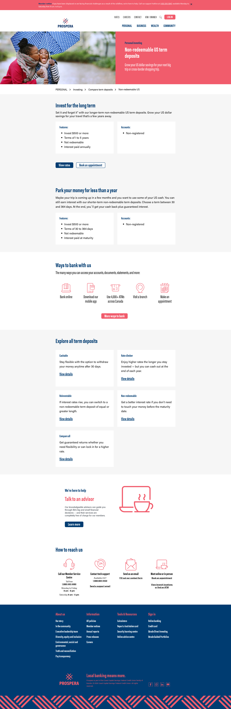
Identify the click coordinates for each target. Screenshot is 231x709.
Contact (138, 17)
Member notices (93, 626)
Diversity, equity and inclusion (68, 637)
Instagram (156, 684)
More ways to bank (114, 315)
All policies (91, 621)
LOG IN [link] (170, 17)
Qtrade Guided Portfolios (158, 637)
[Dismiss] (191, 4)
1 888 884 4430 (100, 580)
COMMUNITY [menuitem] (169, 26)
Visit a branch (140, 296)
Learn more (74, 524)
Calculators (122, 621)
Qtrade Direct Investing (158, 631)
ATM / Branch (151, 17)
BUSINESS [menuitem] (141, 26)
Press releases (93, 637)
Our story (59, 621)
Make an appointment (165, 299)
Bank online (66, 296)
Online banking (154, 621)
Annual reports (93, 631)
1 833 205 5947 (166, 3)
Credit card (152, 626)
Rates (116, 17)
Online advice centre (125, 637)
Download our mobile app (90, 299)
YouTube (168, 684)
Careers (126, 17)
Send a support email (100, 586)
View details (66, 373)
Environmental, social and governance (67, 643)
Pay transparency (63, 656)
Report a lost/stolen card (127, 626)
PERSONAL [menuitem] (127, 26)
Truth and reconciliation (66, 651)
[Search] (160, 17)
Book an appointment (90, 164)
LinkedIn (162, 684)
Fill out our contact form (130, 577)
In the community (63, 626)
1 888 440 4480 (69, 584)
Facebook (151, 684)
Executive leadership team (67, 631)
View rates (64, 164)
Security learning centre (127, 631)
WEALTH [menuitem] (155, 26)
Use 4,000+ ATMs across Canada (115, 299)
